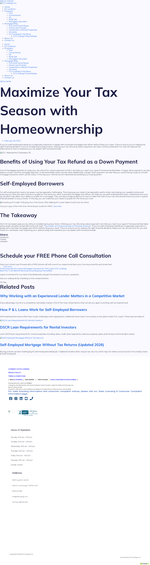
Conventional (15, 15)
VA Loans (13, 32)
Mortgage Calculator (18, 22)
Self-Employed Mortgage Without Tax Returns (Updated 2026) (52, 344)
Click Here (7, 267)
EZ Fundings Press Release (25, 36)
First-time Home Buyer (19, 26)
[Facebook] (10, 399)
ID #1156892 (18, 379)
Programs (8, 11)
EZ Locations (9, 9)
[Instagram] (15, 399)
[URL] (31, 399)
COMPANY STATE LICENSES (18, 369)
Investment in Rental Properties (23, 30)
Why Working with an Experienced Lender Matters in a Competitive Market (62, 296)
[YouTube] (26, 399)
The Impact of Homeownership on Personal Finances (67, 226)
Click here (57, 206)
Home (7, 7)
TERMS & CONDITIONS (17, 376)
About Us (8, 38)
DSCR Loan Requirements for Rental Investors (38, 327)
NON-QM (13, 19)
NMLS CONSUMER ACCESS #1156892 (63, 379)
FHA (11, 13)
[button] (75, 237)
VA (10, 17)
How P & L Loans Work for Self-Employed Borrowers (43, 309)
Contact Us (9, 40)
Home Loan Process (17, 28)
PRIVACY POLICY (14, 372)
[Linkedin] (21, 399)
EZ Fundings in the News (20, 34)
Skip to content (7, 1)
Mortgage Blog (11, 24)
